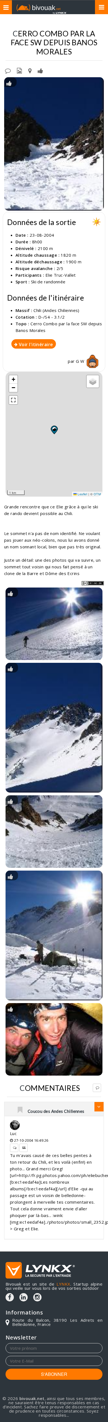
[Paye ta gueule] (54, 1039)
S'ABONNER (54, 1374)
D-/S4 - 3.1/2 (51, 317)
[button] (54, 429)
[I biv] (9, 82)
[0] (20, 1110)
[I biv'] (40, 70)
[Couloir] (54, 144)
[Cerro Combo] (54, 727)
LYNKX (63, 1284)
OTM (97, 494)
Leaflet (82, 494)
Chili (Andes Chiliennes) (56, 310)
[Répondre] (97, 1088)
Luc (13, 1133)
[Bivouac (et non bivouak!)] (54, 935)
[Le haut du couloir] (54, 831)
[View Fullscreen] (13, 400)
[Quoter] (23, 1148)
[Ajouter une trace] (30, 70)
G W (81, 361)
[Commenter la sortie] (8, 70)
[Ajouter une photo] (19, 70)
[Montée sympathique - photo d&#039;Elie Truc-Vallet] (54, 623)
